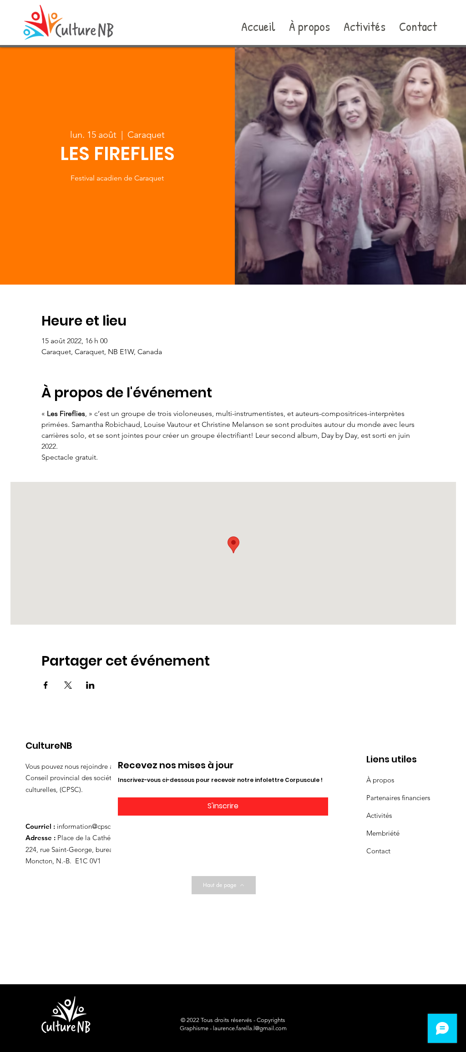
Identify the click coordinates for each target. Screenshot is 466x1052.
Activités (379, 815)
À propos (380, 780)
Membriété (383, 833)
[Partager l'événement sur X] (68, 685)
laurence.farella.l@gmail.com (250, 1028)
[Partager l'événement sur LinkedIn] (90, 685)
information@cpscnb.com (95, 826)
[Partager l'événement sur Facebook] (45, 685)
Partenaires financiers (398, 797)
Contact (378, 851)
